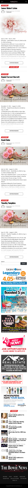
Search (2, 261)
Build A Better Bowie (15, 478)
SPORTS (10, 476)
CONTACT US (14, 480)
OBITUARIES (16, 476)
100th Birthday (23, 478)
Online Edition (22, 476)
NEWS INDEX (5, 476)
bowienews (9, 12)
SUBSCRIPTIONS (6, 478)
